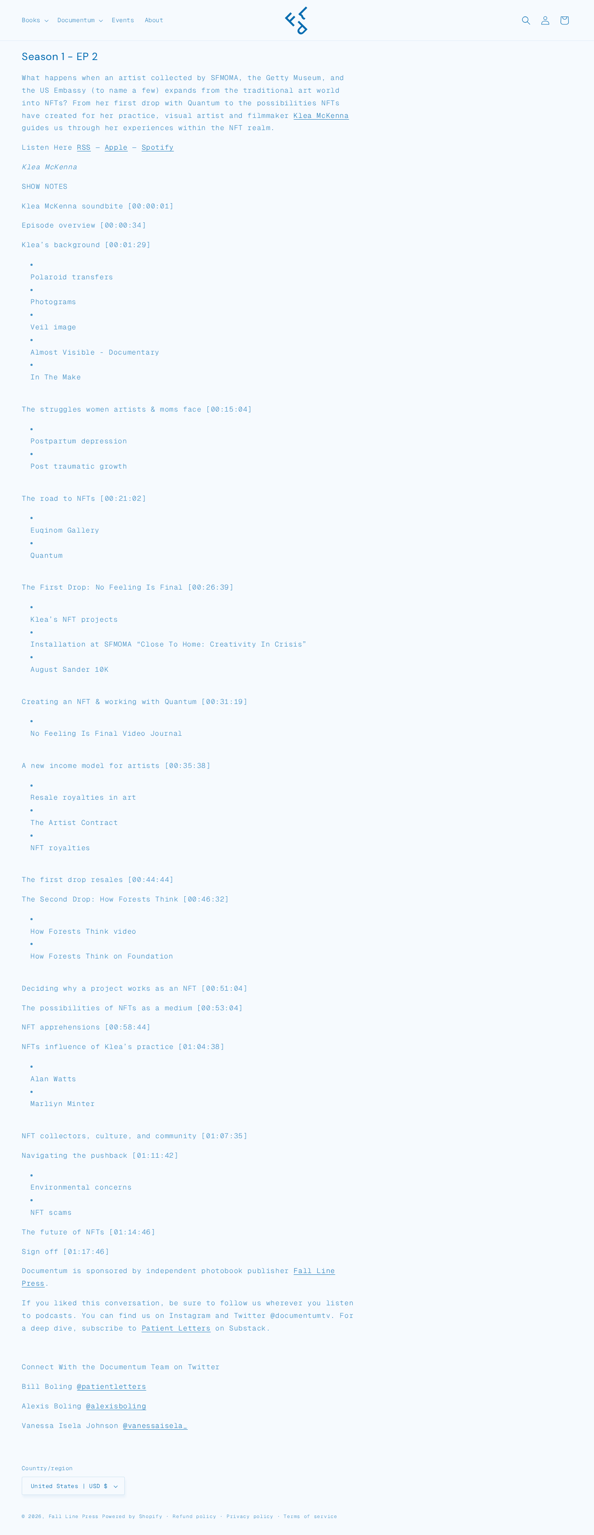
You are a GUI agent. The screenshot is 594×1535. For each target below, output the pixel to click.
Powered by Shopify (132, 1517)
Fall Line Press (74, 1517)
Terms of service (310, 1517)
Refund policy (194, 1517)
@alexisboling (116, 1406)
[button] (34, 20)
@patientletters (111, 1386)
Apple (116, 147)
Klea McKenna (321, 115)
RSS (84, 147)
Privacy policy (250, 1517)
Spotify (158, 147)
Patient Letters (176, 1328)
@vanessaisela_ (155, 1425)
